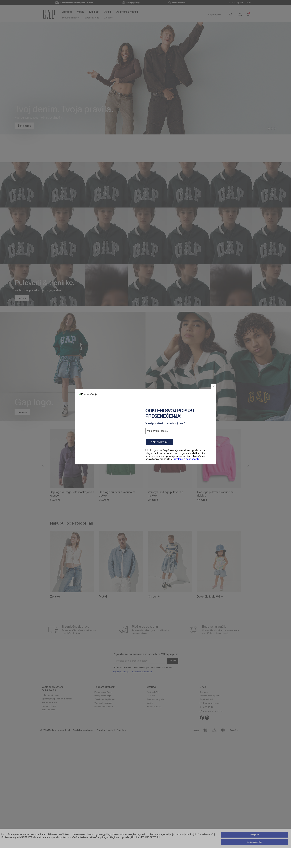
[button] (213, 386)
